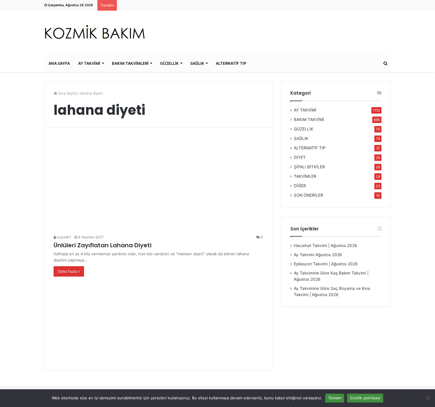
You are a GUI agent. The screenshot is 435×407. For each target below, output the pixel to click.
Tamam (334, 397)
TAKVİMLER (305, 176)
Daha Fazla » (69, 271)
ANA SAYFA (59, 63)
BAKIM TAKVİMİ (309, 119)
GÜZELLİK (169, 63)
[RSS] (375, 63)
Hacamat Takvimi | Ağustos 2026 (325, 245)
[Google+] (323, 63)
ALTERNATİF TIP (231, 63)
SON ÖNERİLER (308, 195)
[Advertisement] (158, 183)
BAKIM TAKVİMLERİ (130, 63)
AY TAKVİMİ (89, 63)
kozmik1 (63, 237)
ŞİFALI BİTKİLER (309, 166)
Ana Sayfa (67, 93)
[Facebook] (333, 63)
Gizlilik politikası (365, 397)
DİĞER (300, 185)
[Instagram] (365, 63)
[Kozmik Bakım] (97, 32)
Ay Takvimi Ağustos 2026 (318, 254)
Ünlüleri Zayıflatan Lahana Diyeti (103, 245)
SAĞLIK (197, 63)
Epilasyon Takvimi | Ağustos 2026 (326, 263)
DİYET (300, 157)
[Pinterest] (354, 63)
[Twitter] (344, 63)
